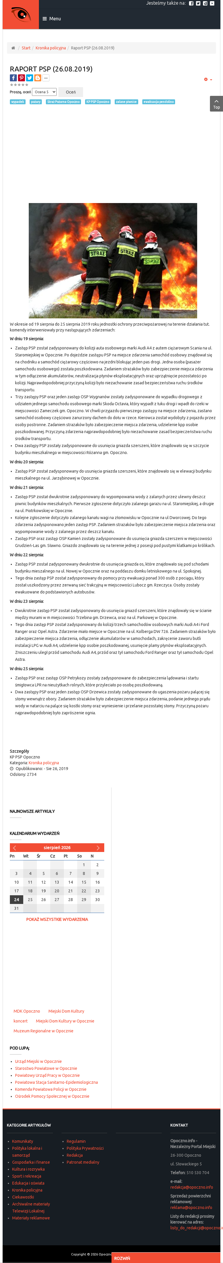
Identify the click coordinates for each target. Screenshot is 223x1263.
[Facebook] (192, 3)
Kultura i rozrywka (28, 1169)
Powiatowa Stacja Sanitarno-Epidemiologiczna (56, 1082)
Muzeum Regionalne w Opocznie (43, 1031)
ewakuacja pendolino (159, 101)
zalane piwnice (126, 101)
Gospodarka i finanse (31, 1162)
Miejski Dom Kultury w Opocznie (65, 1021)
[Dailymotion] (206, 3)
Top (216, 107)
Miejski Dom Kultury (66, 1011)
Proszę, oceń (20, 92)
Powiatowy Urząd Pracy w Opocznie (47, 1075)
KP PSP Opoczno (98, 101)
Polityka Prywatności (85, 1148)
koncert (21, 1021)
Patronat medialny (83, 1162)
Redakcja (75, 1155)
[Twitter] (199, 3)
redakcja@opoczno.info (191, 1187)
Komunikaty (22, 1141)
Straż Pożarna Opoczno (63, 101)
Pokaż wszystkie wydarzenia (57, 919)
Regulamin (76, 1141)
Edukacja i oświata (28, 1183)
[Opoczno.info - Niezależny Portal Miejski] (21, 14)
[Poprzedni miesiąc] (15, 847)
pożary (35, 101)
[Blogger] (37, 77)
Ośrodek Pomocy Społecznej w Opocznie (52, 1096)
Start (26, 48)
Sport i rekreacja (26, 1176)
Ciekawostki (23, 1197)
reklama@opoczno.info (191, 1207)
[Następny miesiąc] (99, 847)
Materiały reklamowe (31, 1218)
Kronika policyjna (51, 48)
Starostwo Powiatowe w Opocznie (46, 1068)
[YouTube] (213, 3)
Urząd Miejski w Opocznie (38, 1061)
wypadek (17, 101)
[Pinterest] (21, 77)
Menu (54, 18)
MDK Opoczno (27, 1011)
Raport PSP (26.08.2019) (51, 69)
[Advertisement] (113, 153)
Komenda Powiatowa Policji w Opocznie (51, 1089)
